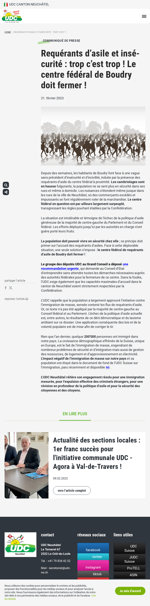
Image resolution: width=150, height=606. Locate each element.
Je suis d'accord (130, 591)
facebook (93, 550)
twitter (97, 557)
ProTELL (133, 568)
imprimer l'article (15, 299)
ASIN (133, 575)
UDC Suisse (130, 548)
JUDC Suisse (131, 559)
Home (8, 32)
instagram (93, 567)
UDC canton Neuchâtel (28, 4)
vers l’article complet (72, 490)
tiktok (97, 574)
